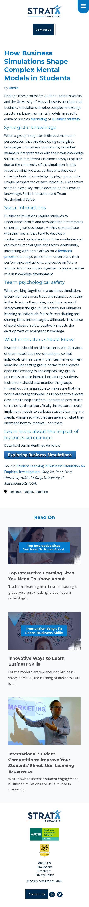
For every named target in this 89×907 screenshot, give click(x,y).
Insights (16, 491)
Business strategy (66, 119)
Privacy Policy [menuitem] (44, 875)
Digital (28, 491)
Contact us (43, 29)
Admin (14, 88)
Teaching (41, 491)
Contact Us (37, 894)
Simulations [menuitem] (44, 867)
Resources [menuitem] (44, 871)
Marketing (39, 119)
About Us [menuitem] (44, 863)
